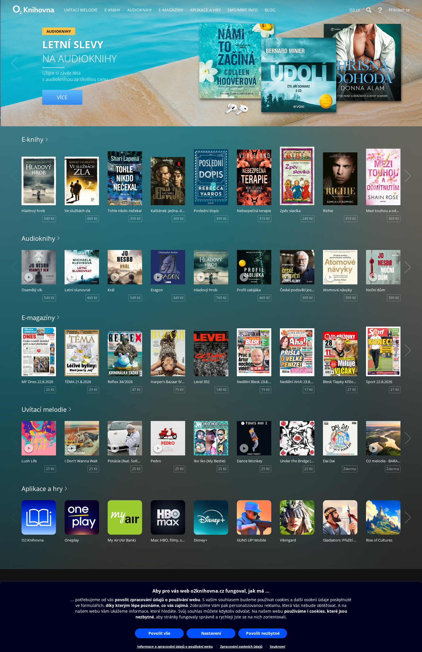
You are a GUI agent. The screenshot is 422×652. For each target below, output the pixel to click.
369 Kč (178, 218)
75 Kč (179, 389)
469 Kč (92, 218)
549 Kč (49, 218)
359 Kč (135, 218)
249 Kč (307, 218)
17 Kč (308, 389)
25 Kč (50, 468)
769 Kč (221, 297)
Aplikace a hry (42, 488)
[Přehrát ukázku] (29, 277)
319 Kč (264, 218)
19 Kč (265, 389)
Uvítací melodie (44, 409)
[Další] (407, 63)
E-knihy (32, 139)
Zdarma (349, 468)
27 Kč (351, 389)
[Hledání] (368, 10)
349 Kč (178, 297)
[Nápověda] (380, 10)
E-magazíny (38, 317)
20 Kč (50, 389)
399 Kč (221, 218)
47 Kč (136, 389)
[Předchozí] (14, 63)
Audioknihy (38, 238)
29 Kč (93, 389)
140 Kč (221, 389)
